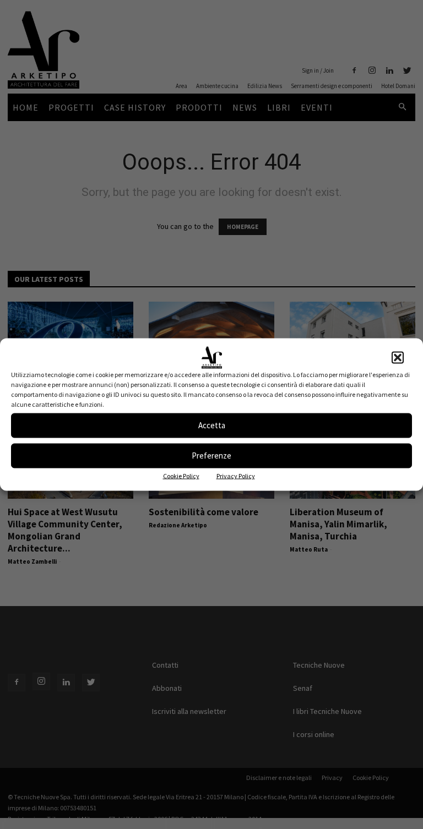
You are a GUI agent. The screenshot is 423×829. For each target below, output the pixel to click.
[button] (397, 357)
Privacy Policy (235, 475)
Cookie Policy (181, 475)
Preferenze (211, 455)
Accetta (211, 425)
